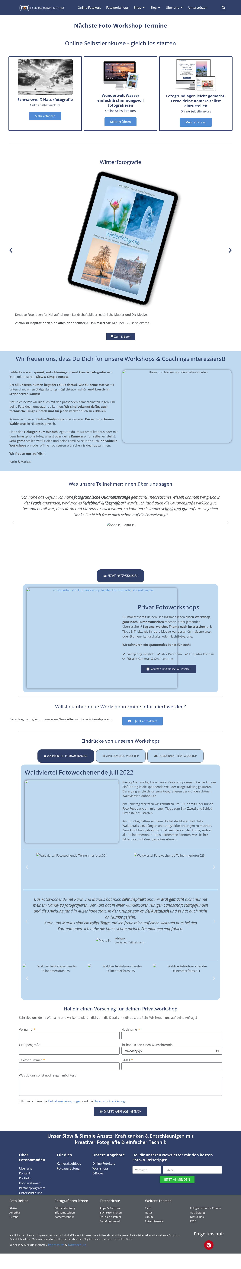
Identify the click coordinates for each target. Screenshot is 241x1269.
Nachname (129, 1029)
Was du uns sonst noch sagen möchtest (47, 1075)
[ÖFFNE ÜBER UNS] (181, 7)
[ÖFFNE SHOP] (143, 7)
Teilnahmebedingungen (65, 1101)
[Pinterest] (209, 1245)
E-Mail (126, 1060)
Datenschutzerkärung (109, 1101)
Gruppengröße (29, 1045)
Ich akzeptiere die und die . (74, 1101)
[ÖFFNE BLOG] (159, 7)
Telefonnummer (31, 1060)
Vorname (26, 1029)
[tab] (120, 575)
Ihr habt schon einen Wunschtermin (147, 1045)
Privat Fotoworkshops (168, 607)
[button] (223, 8)
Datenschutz (77, 1245)
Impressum (56, 1245)
